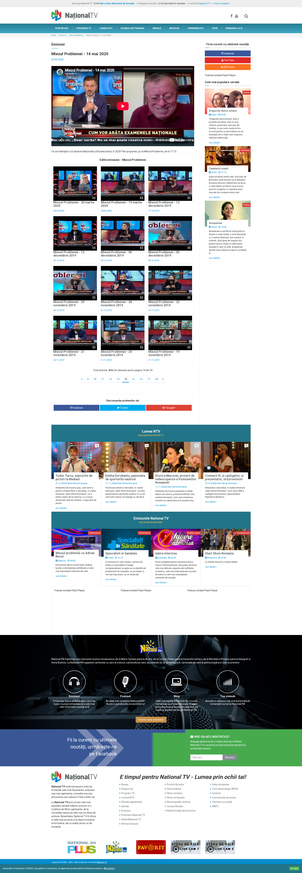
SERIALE (156, 28)
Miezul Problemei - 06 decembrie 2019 (116, 253)
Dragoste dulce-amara (223, 110)
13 (118, 379)
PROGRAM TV (83, 28)
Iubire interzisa (166, 553)
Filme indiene (174, 788)
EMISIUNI (174, 28)
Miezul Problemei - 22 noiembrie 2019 (163, 303)
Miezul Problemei (76, 35)
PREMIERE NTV (196, 28)
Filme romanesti (176, 797)
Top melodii (227, 696)
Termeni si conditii (222, 802)
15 (133, 379)
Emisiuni (62, 35)
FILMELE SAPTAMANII (132, 28)
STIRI (215, 28)
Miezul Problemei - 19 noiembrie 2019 (163, 353)
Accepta (294, 868)
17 (148, 379)
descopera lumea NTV (150, 435)
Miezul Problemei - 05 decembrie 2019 (163, 253)
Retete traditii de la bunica (181, 810)
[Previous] (81, 379)
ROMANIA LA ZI (234, 28)
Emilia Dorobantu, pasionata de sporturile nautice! (125, 477)
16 (141, 379)
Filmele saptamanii (131, 802)
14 (125, 379)
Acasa (53, 35)
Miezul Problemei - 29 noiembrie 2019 (68, 303)
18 (156, 379)
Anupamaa (215, 223)
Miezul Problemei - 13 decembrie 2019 (163, 204)
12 (110, 379)
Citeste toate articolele (150, 719)
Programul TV (204, 3)
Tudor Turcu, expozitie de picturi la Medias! (74, 477)
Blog (176, 696)
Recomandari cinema (178, 802)
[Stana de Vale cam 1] (185, 847)
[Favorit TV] (151, 847)
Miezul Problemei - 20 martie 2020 (73, 204)
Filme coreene (174, 793)
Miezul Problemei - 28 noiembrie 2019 (116, 303)
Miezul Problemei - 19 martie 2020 (121, 204)
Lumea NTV (127, 797)
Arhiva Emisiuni (129, 823)
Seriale (125, 806)
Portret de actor (175, 784)
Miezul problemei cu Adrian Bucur (75, 554)
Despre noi (127, 788)
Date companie (222, 3)
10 (95, 379)
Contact (216, 793)
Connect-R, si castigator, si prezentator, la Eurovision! (224, 477)
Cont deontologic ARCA (225, 788)
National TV (101, 862)
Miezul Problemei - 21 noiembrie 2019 (68, 353)
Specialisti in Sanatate (121, 553)
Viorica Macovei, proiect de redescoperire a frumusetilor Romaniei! (175, 479)
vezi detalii (214, 142)
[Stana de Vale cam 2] (220, 847)
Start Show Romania (77, 483)
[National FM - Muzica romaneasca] (116, 847)
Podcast (125, 696)
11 (102, 379)
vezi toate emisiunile (150, 522)
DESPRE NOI (61, 28)
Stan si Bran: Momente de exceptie (117, 3)
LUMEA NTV (105, 28)
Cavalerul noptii (218, 168)
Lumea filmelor (175, 806)
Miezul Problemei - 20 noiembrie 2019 (116, 353)
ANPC (215, 806)
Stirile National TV (131, 819)
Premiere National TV (133, 815)
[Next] (163, 379)
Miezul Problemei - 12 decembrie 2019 (68, 253)
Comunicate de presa (224, 797)
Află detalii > (109, 868)
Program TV (128, 793)
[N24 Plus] (82, 847)
